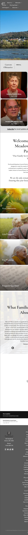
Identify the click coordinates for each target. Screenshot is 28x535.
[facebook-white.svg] (5, 450)
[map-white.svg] (10, 450)
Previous (12, 348)
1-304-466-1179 (9, 445)
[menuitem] (3, 3)
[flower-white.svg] (12, 450)
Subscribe (10, 129)
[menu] (2, 3)
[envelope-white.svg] (8, 450)
